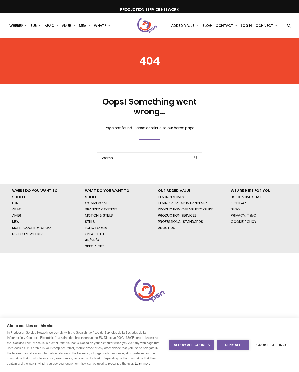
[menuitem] (18, 25)
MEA (82, 25)
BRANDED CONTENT (101, 209)
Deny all (233, 345)
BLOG (235, 209)
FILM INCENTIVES (171, 197)
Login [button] (246, 25)
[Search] (149, 157)
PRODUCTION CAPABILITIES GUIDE (185, 209)
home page (184, 127)
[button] (289, 25)
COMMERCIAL (96, 203)
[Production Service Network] (147, 25)
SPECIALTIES (95, 246)
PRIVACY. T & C (243, 215)
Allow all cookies (192, 345)
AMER (66, 25)
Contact (224, 25)
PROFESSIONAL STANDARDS (180, 221)
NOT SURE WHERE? (27, 233)
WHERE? (16, 25)
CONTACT (239, 203)
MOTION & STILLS (99, 215)
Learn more (142, 363)
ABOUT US (166, 227)
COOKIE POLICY (243, 221)
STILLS (90, 221)
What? (100, 25)
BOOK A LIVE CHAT (246, 197)
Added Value (183, 25)
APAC (49, 25)
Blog (207, 25)
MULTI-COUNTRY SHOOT (32, 227)
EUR (34, 25)
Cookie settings (271, 345)
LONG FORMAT (97, 227)
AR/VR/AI (92, 239)
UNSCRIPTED (95, 233)
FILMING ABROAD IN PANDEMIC (182, 203)
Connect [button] (264, 25)
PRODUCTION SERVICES (177, 215)
